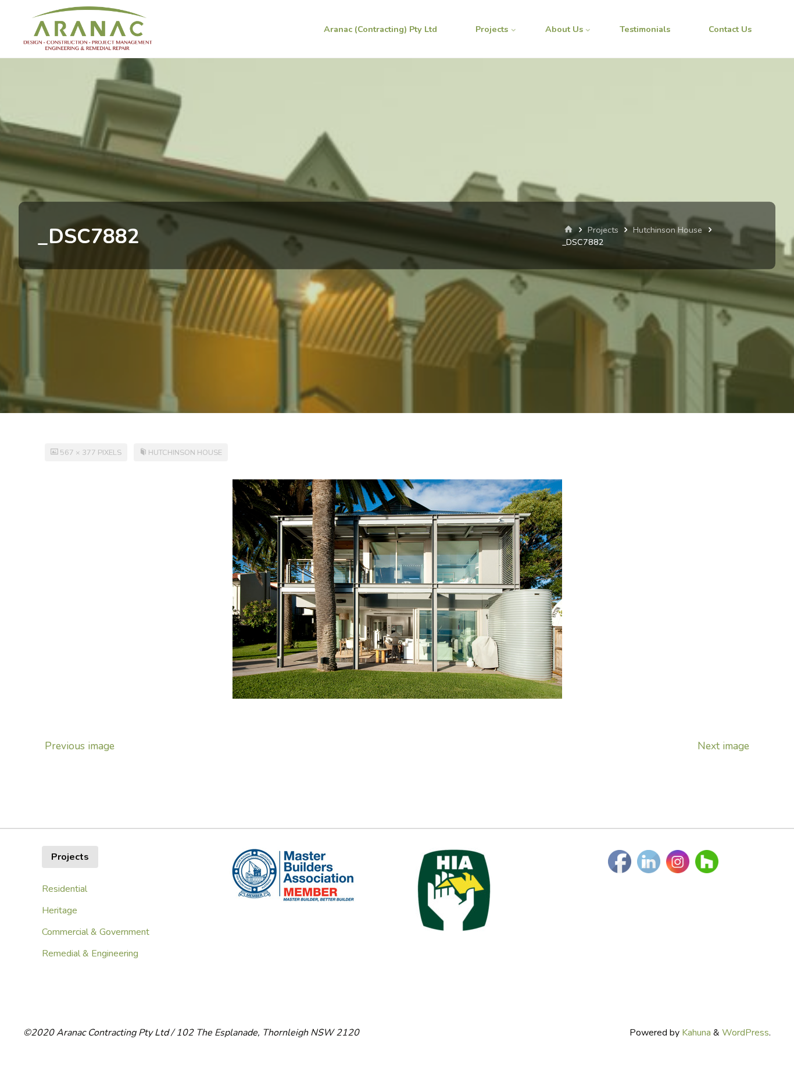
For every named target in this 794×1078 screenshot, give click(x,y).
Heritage (59, 910)
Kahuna (695, 1032)
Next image (723, 746)
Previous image (80, 746)
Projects (603, 230)
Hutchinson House (667, 230)
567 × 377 (79, 452)
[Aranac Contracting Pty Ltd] (87, 29)
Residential (64, 889)
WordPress (745, 1032)
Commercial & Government (95, 932)
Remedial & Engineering (90, 953)
